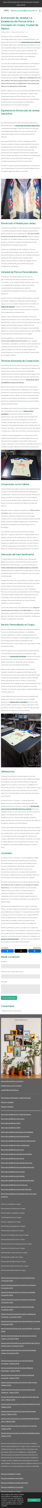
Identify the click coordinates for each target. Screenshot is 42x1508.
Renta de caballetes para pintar (12, 1158)
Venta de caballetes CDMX (10, 1127)
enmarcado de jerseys (18, 656)
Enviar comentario (9, 998)
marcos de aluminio (8, 306)
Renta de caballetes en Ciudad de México (16, 1114)
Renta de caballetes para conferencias (15, 1145)
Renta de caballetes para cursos (13, 1172)
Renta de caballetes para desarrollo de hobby (17, 1180)
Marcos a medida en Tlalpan (11, 1491)
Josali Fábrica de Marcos (10, 1090)
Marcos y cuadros (7, 1102)
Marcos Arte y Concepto (19, 702)
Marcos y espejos (7, 1107)
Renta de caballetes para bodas (13, 1176)
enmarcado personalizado (30, 42)
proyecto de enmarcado (10, 939)
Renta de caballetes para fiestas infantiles (16, 1154)
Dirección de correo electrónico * (13, 971)
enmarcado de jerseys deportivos (27, 125)
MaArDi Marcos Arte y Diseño (11, 1086)
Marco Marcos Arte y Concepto (12, 1081)
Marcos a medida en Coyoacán (12, 1487)
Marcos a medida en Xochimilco (12, 1478)
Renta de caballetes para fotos (12, 1150)
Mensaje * (4, 982)
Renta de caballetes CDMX (10, 1123)
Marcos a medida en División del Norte (14, 1483)
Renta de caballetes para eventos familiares (17, 1132)
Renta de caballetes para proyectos (14, 1185)
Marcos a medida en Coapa (11, 1474)
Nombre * (4, 961)
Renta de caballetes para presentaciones (16, 1189)
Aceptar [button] (34, 1500)
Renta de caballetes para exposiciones (15, 1136)
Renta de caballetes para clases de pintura (16, 1163)
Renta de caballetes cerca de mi (12, 1119)
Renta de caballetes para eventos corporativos (18, 1141)
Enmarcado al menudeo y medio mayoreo (16, 1098)
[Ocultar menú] (40, 10)
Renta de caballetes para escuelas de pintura (17, 1167)
